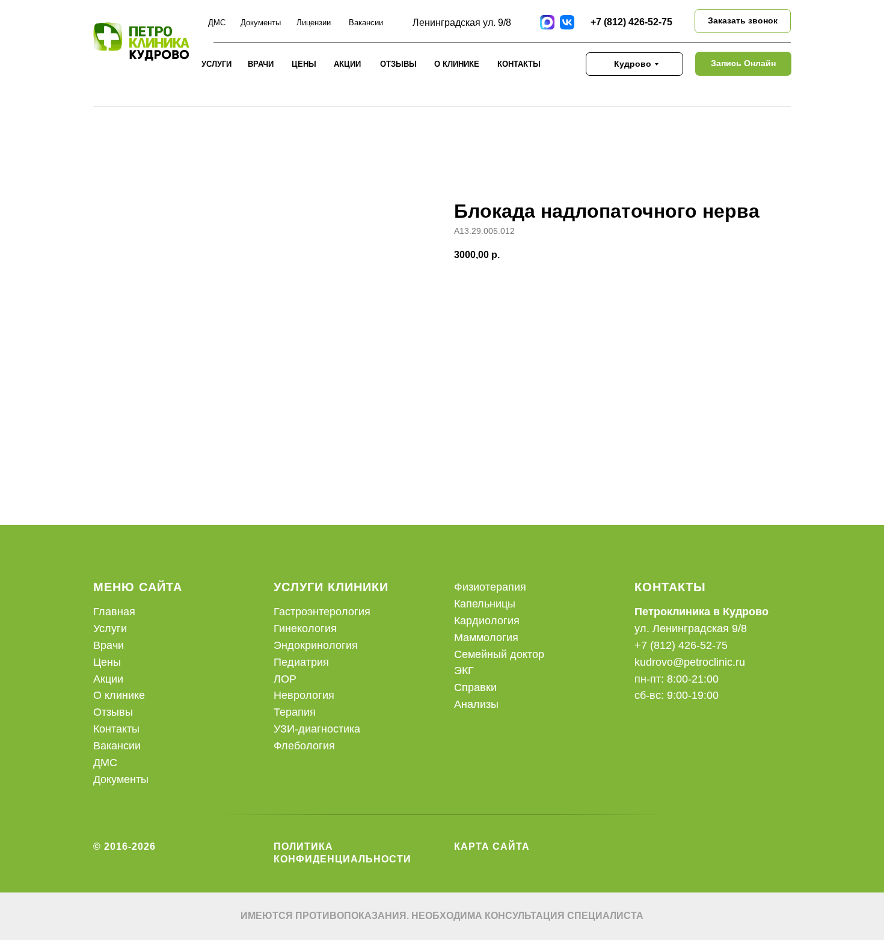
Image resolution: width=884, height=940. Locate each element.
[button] (743, 21)
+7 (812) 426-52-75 (631, 22)
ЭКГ (464, 671)
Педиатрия (301, 662)
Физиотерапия (490, 587)
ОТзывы (398, 64)
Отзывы (113, 712)
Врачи (261, 64)
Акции (108, 679)
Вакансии (366, 22)
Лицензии (313, 22)
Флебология (304, 746)
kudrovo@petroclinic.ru (689, 662)
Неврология (304, 695)
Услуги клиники (331, 587)
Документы (261, 22)
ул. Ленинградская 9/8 (690, 628)
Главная (114, 612)
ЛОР (285, 679)
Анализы (476, 704)
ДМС (217, 22)
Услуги (216, 64)
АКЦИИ (347, 64)
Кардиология (487, 621)
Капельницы (484, 604)
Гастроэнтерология (322, 612)
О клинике (456, 64)
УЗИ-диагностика (317, 729)
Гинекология (305, 628)
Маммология (486, 637)
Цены (304, 64)
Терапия (295, 712)
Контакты (519, 64)
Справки (475, 687)
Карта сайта (492, 846)
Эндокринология (316, 645)
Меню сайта (137, 587)
